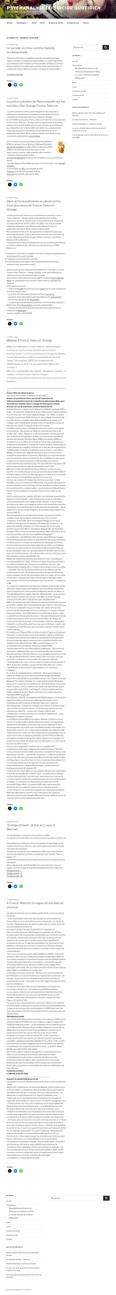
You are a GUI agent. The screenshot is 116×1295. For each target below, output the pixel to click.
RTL (23, 169)
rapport (43, 289)
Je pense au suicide (56, 23)
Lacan (42, 23)
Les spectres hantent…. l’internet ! (84, 120)
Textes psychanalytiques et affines (87, 72)
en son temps (34, 136)
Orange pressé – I (14, 870)
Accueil (9, 23)
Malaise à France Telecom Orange (29, 340)
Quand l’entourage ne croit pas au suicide (87, 124)
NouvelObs (34, 300)
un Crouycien (56, 297)
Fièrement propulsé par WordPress (18, 1290)
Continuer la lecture (15, 74)
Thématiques (21, 23)
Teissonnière (26, 305)
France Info (50, 294)
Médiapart (22, 311)
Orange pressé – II (14, 873)
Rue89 (20, 289)
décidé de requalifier (15, 147)
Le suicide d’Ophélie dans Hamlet (87, 75)
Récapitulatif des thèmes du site (86, 68)
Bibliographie (80, 78)
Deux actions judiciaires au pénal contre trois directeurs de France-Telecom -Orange (33, 205)
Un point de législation (16, 158)
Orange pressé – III (14, 876)
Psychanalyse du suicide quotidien (54, 7)
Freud (34, 23)
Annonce (11, 171)
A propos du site (73, 23)
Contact (86, 23)
